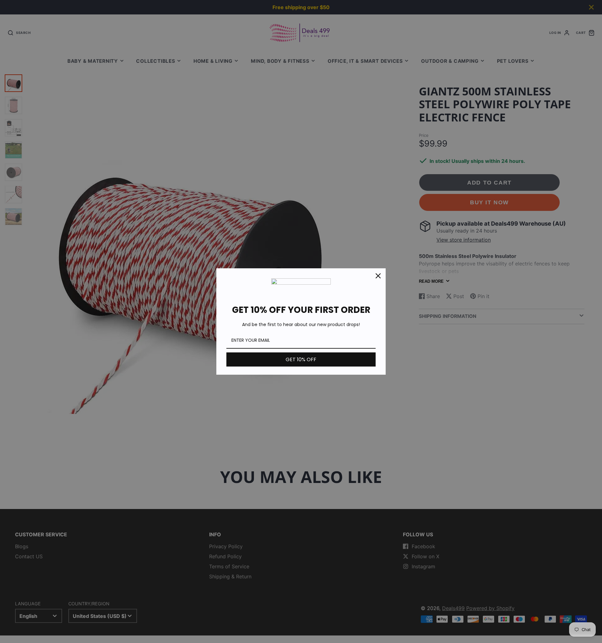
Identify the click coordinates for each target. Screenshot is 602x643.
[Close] (378, 275)
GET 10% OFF (301, 359)
